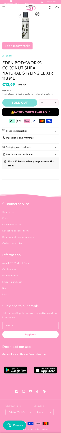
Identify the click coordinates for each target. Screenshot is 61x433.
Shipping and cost (12, 281)
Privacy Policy (10, 275)
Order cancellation (12, 243)
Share (9, 55)
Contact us (8, 212)
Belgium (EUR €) (17, 412)
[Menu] (3, 7)
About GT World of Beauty (17, 263)
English (40, 412)
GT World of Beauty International (34, 429)
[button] (50, 7)
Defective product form (15, 230)
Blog (4, 288)
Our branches (10, 269)
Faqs (5, 218)
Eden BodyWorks (17, 46)
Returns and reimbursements (18, 237)
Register (30, 334)
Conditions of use (12, 224)
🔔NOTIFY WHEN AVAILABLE (30, 112)
